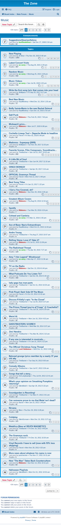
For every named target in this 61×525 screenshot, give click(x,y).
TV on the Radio (17, 266)
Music (5, 20)
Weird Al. (13, 316)
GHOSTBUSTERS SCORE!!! (22, 324)
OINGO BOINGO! (17, 167)
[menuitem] (8, 9)
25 (51, 58)
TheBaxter (23, 318)
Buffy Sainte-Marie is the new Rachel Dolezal (30, 108)
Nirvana (12, 408)
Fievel (21, 135)
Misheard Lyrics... (17, 124)
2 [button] (29, 29)
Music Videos (15, 81)
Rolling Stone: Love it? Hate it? (24, 240)
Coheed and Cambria (19, 216)
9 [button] (45, 29)
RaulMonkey (23, 101)
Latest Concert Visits (19, 63)
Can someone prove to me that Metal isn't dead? (32, 400)
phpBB (22, 517)
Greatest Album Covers (20, 199)
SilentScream (24, 419)
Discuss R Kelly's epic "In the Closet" (27, 299)
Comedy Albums (17, 366)
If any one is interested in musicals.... (27, 339)
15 (58, 86)
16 (58, 95)
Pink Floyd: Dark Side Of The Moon (26, 292)
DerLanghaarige (25, 376)
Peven (21, 184)
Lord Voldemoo (25, 349)
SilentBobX (23, 386)
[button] (21, 30)
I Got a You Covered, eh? (21, 190)
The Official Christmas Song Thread (26, 347)
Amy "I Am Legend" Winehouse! (24, 257)
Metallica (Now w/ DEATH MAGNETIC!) (27, 426)
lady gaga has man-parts (21, 283)
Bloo (20, 410)
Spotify (12, 208)
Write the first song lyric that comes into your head (33, 90)
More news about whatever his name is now (30, 453)
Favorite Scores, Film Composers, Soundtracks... (33, 150)
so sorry (22, 65)
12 (48, 86)
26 (55, 58)
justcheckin (23, 455)
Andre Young (15, 232)
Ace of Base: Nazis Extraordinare (25, 225)
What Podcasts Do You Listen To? (25, 274)
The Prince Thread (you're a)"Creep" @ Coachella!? (33, 307)
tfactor (21, 402)
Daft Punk (13, 115)
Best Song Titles (17, 182)
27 (58, 58)
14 (55, 86)
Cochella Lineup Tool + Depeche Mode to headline (33, 133)
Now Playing (15, 53)
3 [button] (32, 29)
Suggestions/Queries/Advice (22, 40)
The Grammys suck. (18, 435)
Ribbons (22, 117)
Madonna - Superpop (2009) (22, 142)
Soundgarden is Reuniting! (22, 393)
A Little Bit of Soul (18, 159)
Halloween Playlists (18, 470)
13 (51, 86)
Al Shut (21, 56)
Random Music (16, 72)
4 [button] (36, 29)
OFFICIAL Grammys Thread (22, 174)
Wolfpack (22, 92)
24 (48, 58)
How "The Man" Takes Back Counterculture (29, 461)
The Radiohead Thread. (20, 248)
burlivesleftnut (25, 42)
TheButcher (23, 152)
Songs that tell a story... (20, 374)
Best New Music (16, 99)
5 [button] (39, 29)
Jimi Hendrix (15, 332)
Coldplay (13, 417)
